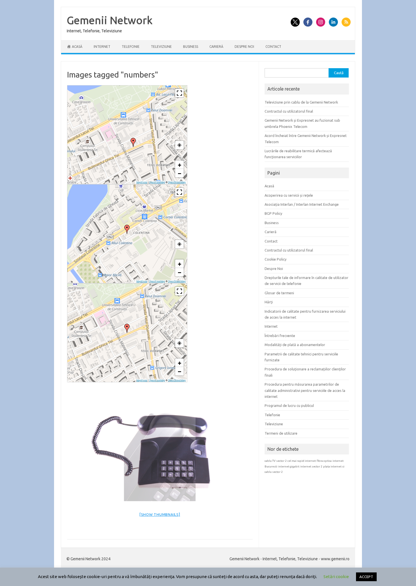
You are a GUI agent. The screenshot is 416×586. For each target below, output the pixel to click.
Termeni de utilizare (281, 433)
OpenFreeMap (157, 182)
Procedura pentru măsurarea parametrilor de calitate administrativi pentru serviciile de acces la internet (305, 390)
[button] (133, 142)
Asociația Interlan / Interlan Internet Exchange (302, 204)
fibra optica (324, 460)
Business (190, 46)
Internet (102, 46)
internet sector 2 (311, 466)
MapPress (141, 182)
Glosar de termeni (279, 293)
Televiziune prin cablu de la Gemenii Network (301, 102)
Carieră (216, 46)
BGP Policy (273, 213)
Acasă (269, 186)
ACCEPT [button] (366, 577)
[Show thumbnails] (160, 514)
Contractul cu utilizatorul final (289, 111)
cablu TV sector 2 (276, 460)
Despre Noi (244, 46)
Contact (273, 46)
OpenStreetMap (177, 182)
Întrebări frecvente (280, 336)
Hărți (269, 302)
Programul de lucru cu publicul (289, 405)
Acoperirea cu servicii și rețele (289, 195)
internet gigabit (288, 466)
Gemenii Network (110, 20)
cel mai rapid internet (302, 460)
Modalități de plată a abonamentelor (295, 345)
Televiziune (161, 46)
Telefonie (131, 46)
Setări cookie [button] (336, 576)
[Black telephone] (160, 449)
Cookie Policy (275, 259)
